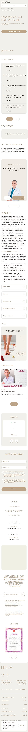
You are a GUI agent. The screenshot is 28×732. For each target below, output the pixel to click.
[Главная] (2, 5)
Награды (24, 715)
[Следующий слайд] (16, 441)
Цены (25, 704)
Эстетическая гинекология (8, 715)
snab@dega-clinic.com (14, 534)
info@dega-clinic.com (14, 523)
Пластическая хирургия (7, 697)
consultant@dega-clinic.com (14, 528)
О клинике (24, 697)
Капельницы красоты (6, 711)
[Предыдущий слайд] (11, 441)
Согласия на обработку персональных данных (12, 475)
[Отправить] (23, 594)
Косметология (5, 701)
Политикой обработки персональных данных (12, 474)
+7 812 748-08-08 (14, 506)
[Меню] (14, 5)
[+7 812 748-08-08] (25, 5)
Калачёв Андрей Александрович (14, 168)
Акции (25, 708)
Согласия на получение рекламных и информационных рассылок (14, 614)
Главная (3, 8)
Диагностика (4, 704)
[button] (14, 287)
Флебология (10, 8)
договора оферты (12, 476)
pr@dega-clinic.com (14, 539)
